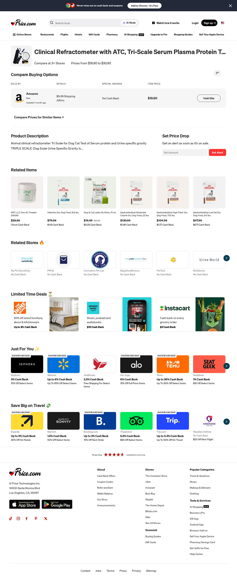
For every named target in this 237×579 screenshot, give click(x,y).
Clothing (194, 493)
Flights (64, 34)
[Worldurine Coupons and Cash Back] (209, 264)
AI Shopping (131, 34)
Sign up (208, 23)
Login (195, 23)
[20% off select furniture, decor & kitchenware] (44, 314)
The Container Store (156, 476)
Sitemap (151, 571)
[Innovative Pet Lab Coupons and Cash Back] (100, 264)
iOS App (194, 519)
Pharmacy (112, 34)
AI (131, 23)
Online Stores (23, 34)
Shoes (193, 482)
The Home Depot (154, 505)
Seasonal (151, 530)
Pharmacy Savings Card (202, 542)
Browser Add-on (199, 530)
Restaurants (47, 34)
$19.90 (152, 98)
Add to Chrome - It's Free (144, 6)
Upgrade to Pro (159, 34)
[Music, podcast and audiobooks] (117, 314)
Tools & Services (200, 500)
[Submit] (52, 23)
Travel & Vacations (200, 476)
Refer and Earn (105, 488)
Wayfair (149, 499)
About (101, 469)
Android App (197, 525)
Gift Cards (94, 34)
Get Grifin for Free (199, 548)
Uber (148, 482)
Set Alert (217, 152)
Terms (110, 571)
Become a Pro (197, 513)
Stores (149, 469)
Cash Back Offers (106, 476)
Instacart (150, 488)
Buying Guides (153, 536)
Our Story (102, 499)
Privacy (136, 571)
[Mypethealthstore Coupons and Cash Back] (136, 264)
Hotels (78, 34)
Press (123, 571)
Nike (147, 517)
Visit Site (208, 98)
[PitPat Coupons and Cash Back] (63, 264)
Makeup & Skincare (200, 488)
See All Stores (152, 523)
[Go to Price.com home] (23, 23)
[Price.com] (25, 479)
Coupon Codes (105, 482)
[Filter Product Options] (217, 73)
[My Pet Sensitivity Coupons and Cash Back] (27, 264)
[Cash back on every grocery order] (191, 314)
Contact (85, 571)
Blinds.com (151, 511)
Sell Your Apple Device (211, 34)
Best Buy (150, 493)
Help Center (196, 554)
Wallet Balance (105, 493)
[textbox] (222, 22)
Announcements (106, 505)
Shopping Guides (183, 34)
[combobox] (93, 23)
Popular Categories (202, 469)
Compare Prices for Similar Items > (39, 117)
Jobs (98, 571)
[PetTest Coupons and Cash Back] (173, 264)
